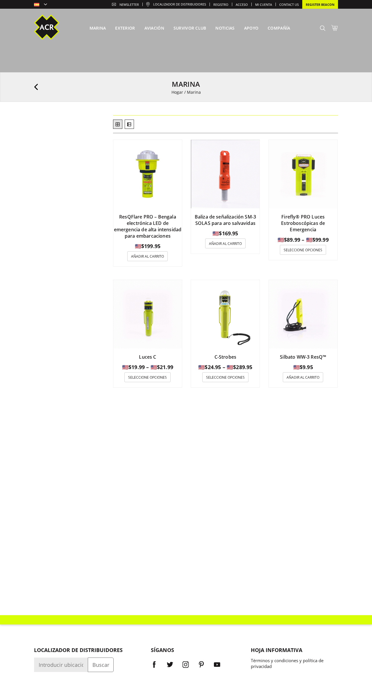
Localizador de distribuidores (179, 4)
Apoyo (251, 28)
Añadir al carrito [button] (147, 256)
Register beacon (320, 4)
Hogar (177, 92)
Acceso (242, 4)
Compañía (279, 28)
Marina (98, 28)
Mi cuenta (263, 4)
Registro (220, 4)
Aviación (154, 28)
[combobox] (40, 5)
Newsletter (129, 4)
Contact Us (289, 4)
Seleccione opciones (303, 250)
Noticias (225, 28)
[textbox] (40, 5)
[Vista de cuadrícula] (117, 124)
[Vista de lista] (129, 124)
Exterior (125, 28)
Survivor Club (190, 28)
